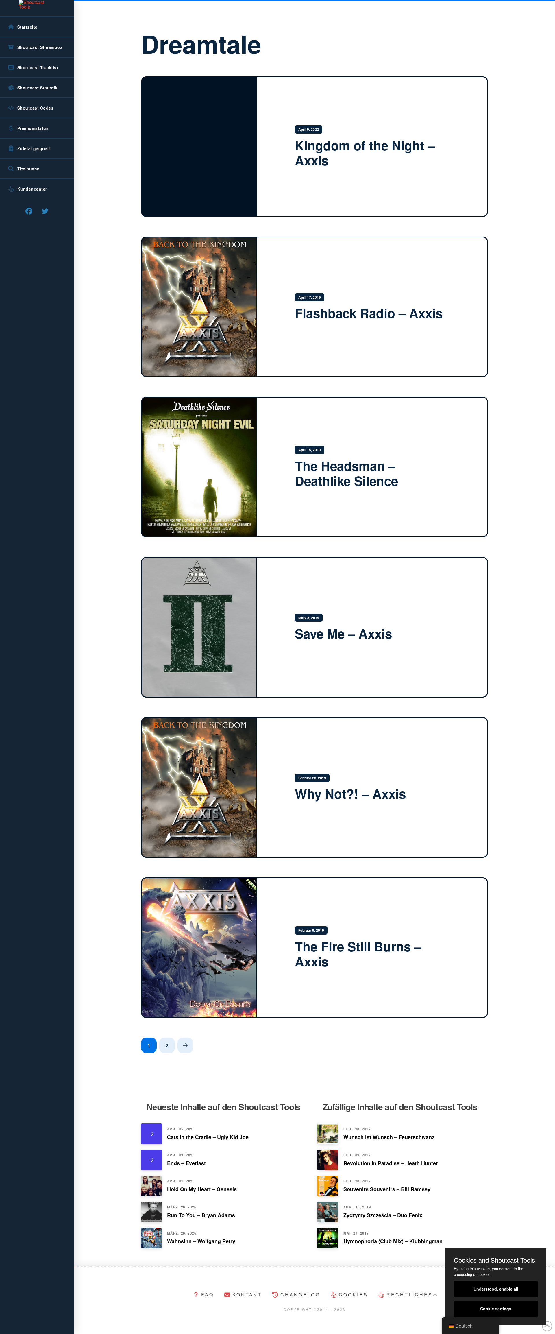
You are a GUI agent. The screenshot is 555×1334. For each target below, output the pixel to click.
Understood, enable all (495, 1289)
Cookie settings (495, 1308)
